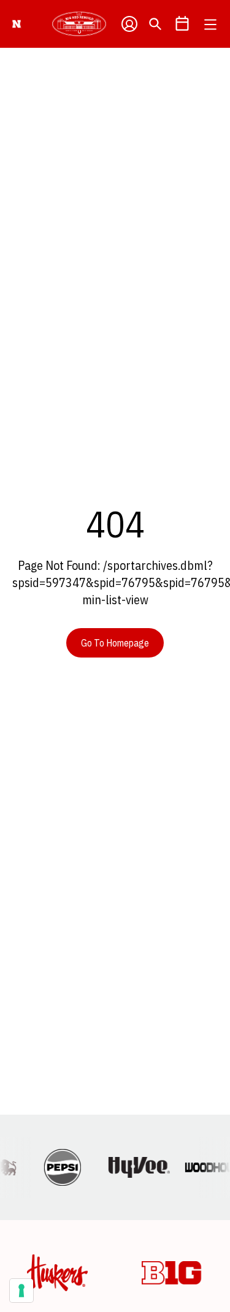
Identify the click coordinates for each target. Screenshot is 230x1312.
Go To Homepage (115, 643)
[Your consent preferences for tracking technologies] (21, 1290)
